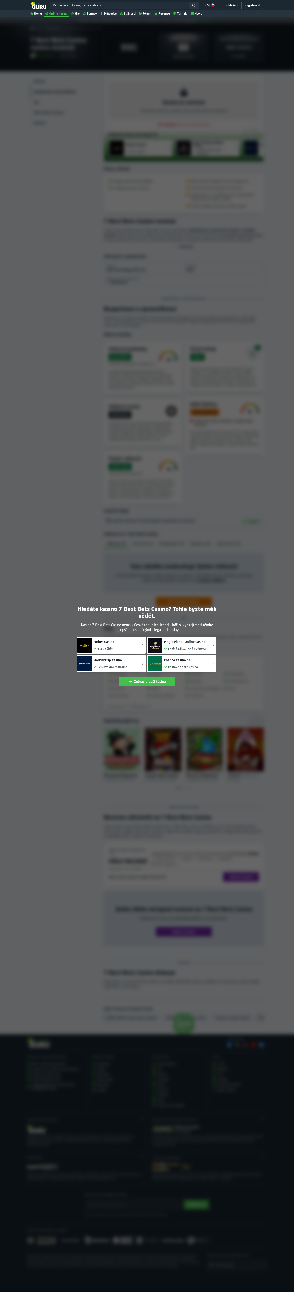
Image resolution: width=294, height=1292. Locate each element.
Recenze (164, 13)
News (198, 13)
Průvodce (110, 13)
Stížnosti (130, 13)
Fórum (147, 13)
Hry (77, 13)
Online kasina (58, 13)
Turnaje (182, 13)
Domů (38, 13)
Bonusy (92, 13)
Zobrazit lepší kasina (150, 681)
